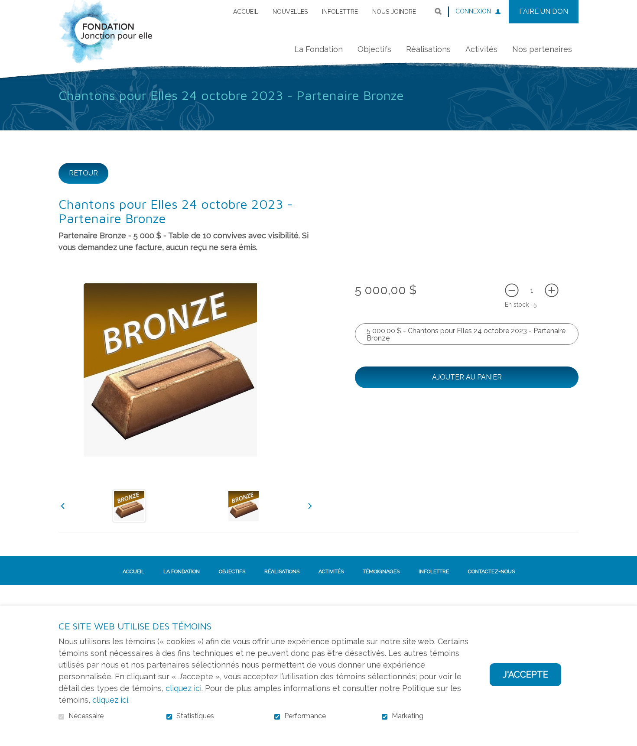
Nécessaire (86, 716)
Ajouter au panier (467, 377)
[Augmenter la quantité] (552, 290)
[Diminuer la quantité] (512, 290)
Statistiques (195, 716)
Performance (305, 716)
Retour (83, 173)
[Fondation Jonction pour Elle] (105, 38)
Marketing (407, 716)
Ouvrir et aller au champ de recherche (438, 11)
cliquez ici (184, 688)
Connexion (473, 11)
